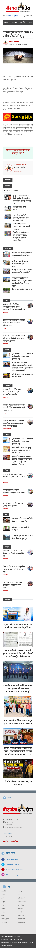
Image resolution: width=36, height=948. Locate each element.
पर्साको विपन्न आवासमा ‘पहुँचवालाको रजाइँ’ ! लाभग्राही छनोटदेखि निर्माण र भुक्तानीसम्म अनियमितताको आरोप (22, 366)
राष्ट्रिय (3, 901)
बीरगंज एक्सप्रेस (14, 41)
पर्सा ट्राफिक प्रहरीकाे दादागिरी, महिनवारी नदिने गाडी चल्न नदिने (21, 218)
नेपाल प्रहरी (21, 915)
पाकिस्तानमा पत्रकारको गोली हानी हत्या (21, 528)
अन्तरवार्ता (8, 385)
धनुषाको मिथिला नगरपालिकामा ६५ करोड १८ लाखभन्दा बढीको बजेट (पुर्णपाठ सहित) (13, 423)
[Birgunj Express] (18, 7)
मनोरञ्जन (3, 912)
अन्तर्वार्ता (20, 908)
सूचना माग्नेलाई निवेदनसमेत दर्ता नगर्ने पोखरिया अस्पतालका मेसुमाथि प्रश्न (22, 356)
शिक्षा (19, 895)
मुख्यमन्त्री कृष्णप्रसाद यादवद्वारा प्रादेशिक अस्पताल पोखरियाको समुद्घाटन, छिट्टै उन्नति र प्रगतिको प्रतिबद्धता (22, 460)
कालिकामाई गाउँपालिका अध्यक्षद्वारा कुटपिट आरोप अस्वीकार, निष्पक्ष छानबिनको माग (14, 307)
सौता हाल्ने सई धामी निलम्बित (19, 208)
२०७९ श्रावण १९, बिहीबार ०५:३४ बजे (18, 45)
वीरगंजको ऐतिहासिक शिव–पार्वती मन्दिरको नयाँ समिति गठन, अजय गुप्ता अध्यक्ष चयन (14, 338)
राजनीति (22, 22)
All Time (7, 190)
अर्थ (2, 898)
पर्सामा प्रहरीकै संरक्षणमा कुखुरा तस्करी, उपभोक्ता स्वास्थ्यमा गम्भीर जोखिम (22, 450)
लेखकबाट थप (18, 171)
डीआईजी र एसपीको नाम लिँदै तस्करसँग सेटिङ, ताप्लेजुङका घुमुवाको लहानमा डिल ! (21, 236)
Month (15, 190)
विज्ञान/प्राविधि (22, 901)
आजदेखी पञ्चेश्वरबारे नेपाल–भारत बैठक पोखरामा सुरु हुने (22, 537)
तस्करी (20, 912)
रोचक (6, 470)
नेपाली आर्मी (21, 919)
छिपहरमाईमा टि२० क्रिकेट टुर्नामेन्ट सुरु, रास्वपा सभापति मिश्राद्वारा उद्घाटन (14, 569)
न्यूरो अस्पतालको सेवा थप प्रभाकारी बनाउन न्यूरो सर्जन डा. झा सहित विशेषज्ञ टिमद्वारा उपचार (22, 282)
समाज (30, 22)
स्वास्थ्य (7, 434)
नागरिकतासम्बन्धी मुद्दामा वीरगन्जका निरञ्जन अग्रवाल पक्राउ (20, 264)
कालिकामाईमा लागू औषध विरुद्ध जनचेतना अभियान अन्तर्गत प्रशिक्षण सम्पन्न (14, 323)
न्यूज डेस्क (5, 312)
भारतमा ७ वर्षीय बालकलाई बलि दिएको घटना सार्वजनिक (22, 520)
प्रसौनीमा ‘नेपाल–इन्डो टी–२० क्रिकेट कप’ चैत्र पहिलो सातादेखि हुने (13, 553)
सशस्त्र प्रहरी (21, 922)
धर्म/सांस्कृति (21, 898)
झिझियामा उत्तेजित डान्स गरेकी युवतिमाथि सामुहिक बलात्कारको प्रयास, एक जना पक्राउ (22, 199)
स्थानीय (7, 350)
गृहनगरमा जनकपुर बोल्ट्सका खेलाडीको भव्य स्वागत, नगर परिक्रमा (12, 585)
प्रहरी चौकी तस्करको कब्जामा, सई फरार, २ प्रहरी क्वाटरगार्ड (21, 226)
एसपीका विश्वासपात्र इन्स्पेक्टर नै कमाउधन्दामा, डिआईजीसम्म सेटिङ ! (22, 255)
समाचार (14, 22)
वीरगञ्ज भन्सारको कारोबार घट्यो (22, 289)
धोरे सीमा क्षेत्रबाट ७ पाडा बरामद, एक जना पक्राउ (22, 375)
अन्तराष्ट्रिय (21, 905)
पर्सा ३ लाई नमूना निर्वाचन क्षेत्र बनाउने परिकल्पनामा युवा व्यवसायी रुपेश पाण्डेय (12, 392)
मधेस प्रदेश (4, 905)
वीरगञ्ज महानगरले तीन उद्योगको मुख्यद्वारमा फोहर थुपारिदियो (22, 271)
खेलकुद (7, 547)
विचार (3, 908)
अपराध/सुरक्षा (5, 919)
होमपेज (6, 22)
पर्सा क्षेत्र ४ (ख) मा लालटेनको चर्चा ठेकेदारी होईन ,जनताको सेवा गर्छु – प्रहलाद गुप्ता (14, 407)
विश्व (6, 514)
